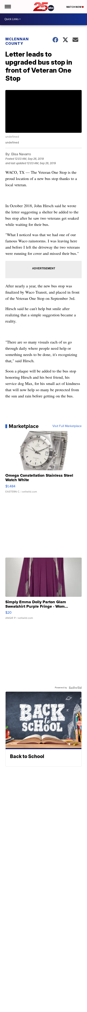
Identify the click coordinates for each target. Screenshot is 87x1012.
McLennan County (17, 41)
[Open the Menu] (7, 6)
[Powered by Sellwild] (75, 687)
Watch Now (74, 7)
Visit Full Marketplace (67, 426)
